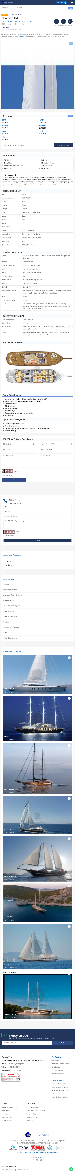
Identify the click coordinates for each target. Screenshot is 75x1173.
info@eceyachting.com (16, 1064)
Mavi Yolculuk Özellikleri (11, 627)
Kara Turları (5, 1114)
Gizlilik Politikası (22, 1170)
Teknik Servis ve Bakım (9, 1107)
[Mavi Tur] (37, 1135)
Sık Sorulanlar (8, 622)
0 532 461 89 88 (15, 1070)
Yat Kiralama (56, 1057)
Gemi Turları (55, 1094)
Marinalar (29, 1121)
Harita (5, 633)
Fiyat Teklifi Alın (63, 145)
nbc (41, 1157)
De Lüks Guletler (57, 1070)
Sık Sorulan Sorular (32, 1107)
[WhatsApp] (71, 1169)
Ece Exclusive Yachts (15, 14)
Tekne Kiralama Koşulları (11, 606)
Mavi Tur (6, 584)
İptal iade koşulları (8, 1170)
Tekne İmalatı (5, 1111)
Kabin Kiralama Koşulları (59, 1097)
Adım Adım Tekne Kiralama (12, 595)
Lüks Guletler (55, 1067)
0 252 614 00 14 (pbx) (15, 503)
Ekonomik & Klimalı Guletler (60, 1064)
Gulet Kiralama (56, 1060)
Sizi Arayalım (14, 500)
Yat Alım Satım (6, 1121)
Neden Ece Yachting (10, 638)
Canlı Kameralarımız (10, 590)
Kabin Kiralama (58, 1080)
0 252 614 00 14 (14, 1067)
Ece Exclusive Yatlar (58, 1074)
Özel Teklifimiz (8, 600)
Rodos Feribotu (6, 1117)
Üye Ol (62, 1043)
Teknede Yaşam (8, 611)
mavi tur (21, 37)
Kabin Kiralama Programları (60, 1087)
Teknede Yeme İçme (10, 617)
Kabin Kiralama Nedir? (58, 1084)
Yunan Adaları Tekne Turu (59, 1090)
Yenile (16, 471)
